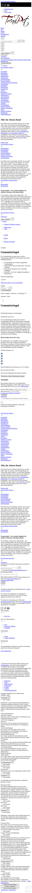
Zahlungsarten (27, 60)
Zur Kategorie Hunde (7, 67)
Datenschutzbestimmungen (17, 570)
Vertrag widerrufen (6, 63)
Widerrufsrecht (8, 684)
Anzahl (3, 285)
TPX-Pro (22, 136)
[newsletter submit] (19, 567)
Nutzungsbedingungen (7, 580)
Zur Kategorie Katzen (7, 144)
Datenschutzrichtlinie (12, 578)
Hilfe (5, 229)
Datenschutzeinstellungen (10, 884)
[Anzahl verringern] (2, 288)
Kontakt (6, 687)
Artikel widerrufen (9, 638)
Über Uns (7, 616)
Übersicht (3, 60)
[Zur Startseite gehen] (16, 26)
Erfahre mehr (4, 142)
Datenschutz (7, 685)
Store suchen (7, 12)
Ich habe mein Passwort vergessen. (10, 393)
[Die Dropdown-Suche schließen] (23, 41)
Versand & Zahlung (9, 626)
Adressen (20, 60)
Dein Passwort (5, 391)
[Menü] (2, 38)
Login (6, 636)
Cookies (6, 689)
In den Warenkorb (5, 290)
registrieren (7, 58)
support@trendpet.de (6, 601)
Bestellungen (4, 61)
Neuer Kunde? (24, 386)
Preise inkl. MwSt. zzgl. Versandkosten (12, 282)
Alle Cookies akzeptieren (10, 888)
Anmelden (4, 56)
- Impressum (4, 890)
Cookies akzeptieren (10, 886)
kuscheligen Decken (16, 133)
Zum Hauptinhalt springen (8, 1)
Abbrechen (4, 396)
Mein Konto (7, 227)
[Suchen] (19, 41)
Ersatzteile (7, 628)
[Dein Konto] (2, 49)
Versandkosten (5, 665)
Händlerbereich (8, 9)
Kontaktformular (26, 601)
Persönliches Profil (11, 60)
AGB (5, 682)
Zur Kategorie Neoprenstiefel (9, 180)
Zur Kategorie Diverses (7, 212)
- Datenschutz (12, 890)
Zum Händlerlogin (6, 651)
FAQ (5, 10)
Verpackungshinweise (10, 690)
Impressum (7, 681)
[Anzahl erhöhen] (10, 288)
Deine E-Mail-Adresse (7, 389)
